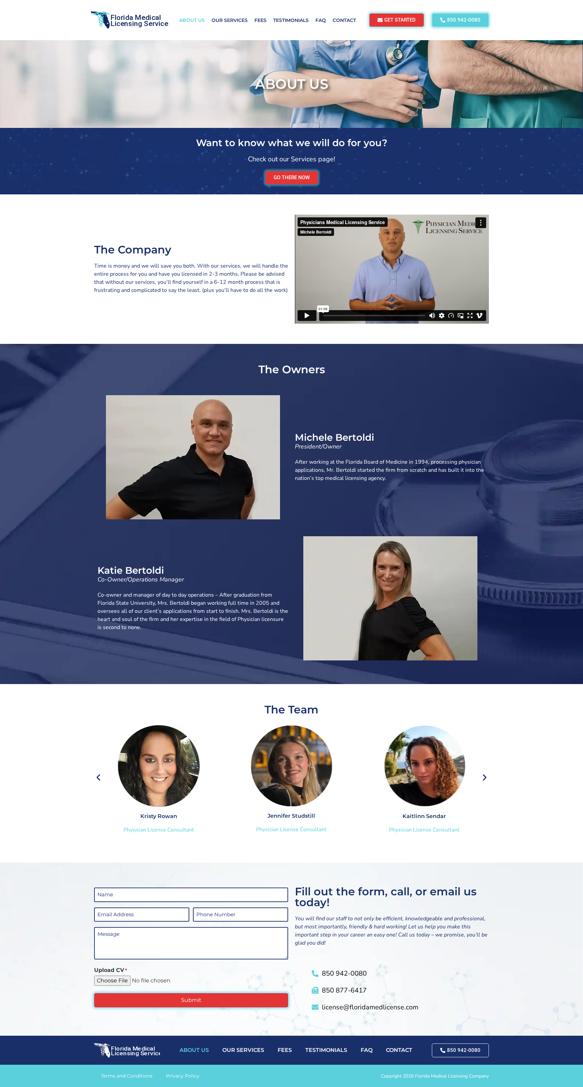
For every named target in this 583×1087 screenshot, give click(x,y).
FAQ (320, 20)
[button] (98, 777)
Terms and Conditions (126, 1076)
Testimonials (291, 20)
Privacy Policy (182, 1076)
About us (192, 20)
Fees (260, 20)
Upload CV (110, 970)
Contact (344, 20)
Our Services (230, 20)
